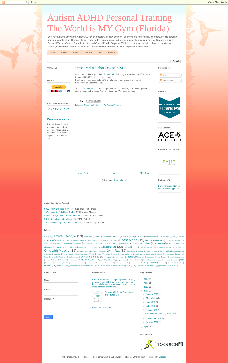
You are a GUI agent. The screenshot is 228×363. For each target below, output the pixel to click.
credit (134, 243)
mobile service (140, 254)
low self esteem (68, 254)
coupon (115, 243)
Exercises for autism (58, 119)
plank (165, 257)
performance (73, 257)
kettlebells (90, 88)
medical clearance (111, 254)
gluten (79, 251)
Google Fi (88, 251)
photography (108, 257)
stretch (179, 263)
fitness (133, 247)
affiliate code (128, 236)
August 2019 (152, 310)
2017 (146, 283)
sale (119, 105)
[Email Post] (81, 101)
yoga (131, 265)
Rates (75, 52)
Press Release (52, 260)
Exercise (109, 246)
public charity (111, 260)
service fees (90, 263)
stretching (48, 265)
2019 (146, 291)
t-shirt (66, 266)
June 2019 (151, 302)
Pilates (130, 257)
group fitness (99, 251)
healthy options (151, 251)
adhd (96, 236)
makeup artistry (82, 254)
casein (176, 240)
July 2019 (150, 306)
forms (168, 247)
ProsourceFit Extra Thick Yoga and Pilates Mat (119, 293)
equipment (96, 247)
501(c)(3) (47, 237)
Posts (165, 75)
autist (75, 240)
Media (99, 254)
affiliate (85, 105)
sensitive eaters (77, 263)
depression (159, 243)
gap (180, 247)
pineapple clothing (153, 257)
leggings (57, 254)
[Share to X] (93, 101)
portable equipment (177, 257)
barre (113, 240)
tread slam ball (88, 266)
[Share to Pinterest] (99, 101)
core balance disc (102, 243)
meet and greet (126, 254)
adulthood (106, 237)
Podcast (111, 52)
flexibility (160, 247)
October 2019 (152, 322)
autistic (82, 240)
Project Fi (63, 260)
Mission (64, 52)
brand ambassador (153, 240)
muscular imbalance (155, 254)
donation (81, 247)
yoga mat (140, 266)
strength (170, 263)
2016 (146, 279)
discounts (48, 247)
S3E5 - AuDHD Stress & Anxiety (58, 209)
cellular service (56, 243)
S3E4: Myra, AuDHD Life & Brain (59, 212)
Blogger (162, 357)
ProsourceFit (110, 74)
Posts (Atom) (120, 180)
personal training (90, 256)
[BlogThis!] (90, 101)
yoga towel (171, 266)
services (101, 263)
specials (153, 263)
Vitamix (107, 266)
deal (92, 105)
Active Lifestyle (65, 236)
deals (147, 243)
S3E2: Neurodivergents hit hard (58, 219)
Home (52, 52)
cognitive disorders (72, 243)
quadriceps (123, 260)
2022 (146, 327)
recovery (167, 260)
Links (100, 52)
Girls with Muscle (56, 250)
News (46, 257)
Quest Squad (148, 260)
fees (125, 247)
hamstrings (131, 251)
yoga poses (150, 266)
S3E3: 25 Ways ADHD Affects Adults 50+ (63, 216)
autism (50, 240)
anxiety (140, 236)
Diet (169, 243)
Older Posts (145, 173)
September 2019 (153, 318)
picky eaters (120, 257)
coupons (125, 243)
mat (93, 254)
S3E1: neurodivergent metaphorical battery (63, 222)
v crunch (99, 266)
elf (88, 247)
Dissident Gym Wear (65, 247)
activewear (88, 237)
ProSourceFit (110, 105)
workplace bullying (119, 266)
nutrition (63, 257)
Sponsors (88, 52)
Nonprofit (54, 257)
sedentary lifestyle (62, 263)
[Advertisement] (114, 139)
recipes (158, 260)
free (174, 247)
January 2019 (152, 294)
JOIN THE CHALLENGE (58, 109)
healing (140, 251)
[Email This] (87, 101)
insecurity (175, 251)
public (101, 260)
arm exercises (164, 237)
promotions (74, 260)
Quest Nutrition (135, 260)
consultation (89, 243)
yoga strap (161, 266)
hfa (161, 251)
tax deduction (75, 266)
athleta (181, 237)
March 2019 (151, 298)
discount (99, 105)
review (175, 260)
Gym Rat (113, 250)
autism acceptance (63, 240)
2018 (146, 287)
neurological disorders (173, 254)
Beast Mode (128, 240)
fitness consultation (147, 247)
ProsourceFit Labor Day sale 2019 (101, 68)
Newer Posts (83, 173)
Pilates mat (140, 257)
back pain (105, 240)
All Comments (168, 80)
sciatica (49, 263)
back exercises (93, 240)
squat (162, 263)
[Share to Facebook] (96, 101)
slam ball (110, 263)
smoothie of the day (139, 263)
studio (59, 266)
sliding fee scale (122, 263)
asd (173, 236)
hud (167, 251)
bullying (168, 240)
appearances (152, 237)
